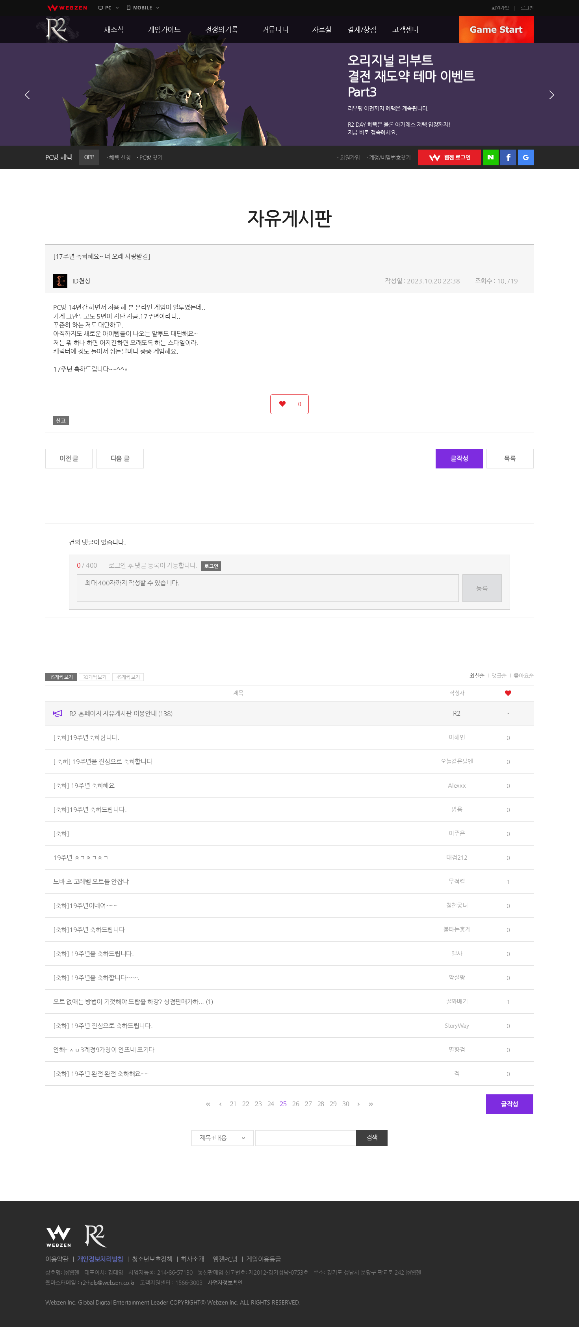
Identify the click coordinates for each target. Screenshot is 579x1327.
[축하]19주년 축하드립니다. (89, 809)
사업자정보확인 (225, 1282)
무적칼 (457, 881)
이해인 (457, 737)
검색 (372, 1137)
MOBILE (142, 7)
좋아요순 (524, 675)
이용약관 (57, 1259)
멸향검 (457, 1049)
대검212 (457, 857)
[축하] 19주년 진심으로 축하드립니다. (102, 1025)
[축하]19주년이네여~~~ (85, 905)
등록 (482, 588)
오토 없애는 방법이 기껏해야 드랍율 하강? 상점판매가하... (133, 1001)
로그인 (527, 8)
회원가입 (500, 8)
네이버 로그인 (491, 157)
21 (233, 1104)
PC (108, 7)
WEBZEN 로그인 (449, 157)
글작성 (459, 458)
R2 (57, 29)
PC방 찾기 (150, 157)
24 (270, 1104)
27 (308, 1104)
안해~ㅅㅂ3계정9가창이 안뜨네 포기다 (103, 1049)
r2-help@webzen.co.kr (108, 1282)
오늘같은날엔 (457, 761)
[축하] (61, 833)
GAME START (496, 29)
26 (295, 1104)
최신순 (477, 675)
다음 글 (120, 458)
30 (345, 1104)
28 (320, 1104)
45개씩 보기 (128, 677)
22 (245, 1104)
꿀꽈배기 (457, 1001)
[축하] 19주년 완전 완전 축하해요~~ (100, 1073)
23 (258, 1104)
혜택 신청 (120, 157)
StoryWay (457, 1025)
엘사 (456, 953)
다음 (552, 95)
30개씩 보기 (94, 677)
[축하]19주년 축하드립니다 (89, 929)
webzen (67, 8)
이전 (27, 95)
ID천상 (82, 281)
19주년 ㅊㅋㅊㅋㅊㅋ (81, 857)
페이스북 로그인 (508, 157)
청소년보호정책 (152, 1259)
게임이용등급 (263, 1259)
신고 (61, 420)
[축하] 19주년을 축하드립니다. (93, 953)
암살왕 (457, 977)
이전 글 (68, 458)
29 (333, 1104)
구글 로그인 (526, 157)
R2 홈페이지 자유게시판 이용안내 (121, 713)
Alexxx (457, 785)
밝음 (456, 809)
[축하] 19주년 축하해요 (84, 785)
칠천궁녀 (457, 905)
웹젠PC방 (225, 1259)
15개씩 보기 (61, 677)
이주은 (457, 833)
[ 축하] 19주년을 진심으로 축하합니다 (102, 761)
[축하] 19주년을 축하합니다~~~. (96, 977)
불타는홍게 (457, 929)
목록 (510, 458)
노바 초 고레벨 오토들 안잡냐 (90, 881)
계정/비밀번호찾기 (390, 157)
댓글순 (499, 675)
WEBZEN (58, 1236)
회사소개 (192, 1259)
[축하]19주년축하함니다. (86, 737)
